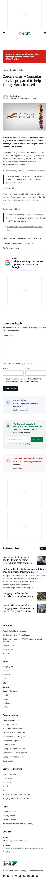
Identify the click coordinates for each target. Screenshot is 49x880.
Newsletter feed (9, 774)
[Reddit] (32, 876)
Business (6, 674)
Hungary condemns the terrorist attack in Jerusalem (18, 595)
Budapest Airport (10, 724)
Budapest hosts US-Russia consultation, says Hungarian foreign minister (24, 570)
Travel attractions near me (14, 732)
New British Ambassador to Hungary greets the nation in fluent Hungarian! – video (18, 608)
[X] (16, 876)
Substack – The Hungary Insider (16, 794)
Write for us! (8, 649)
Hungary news (9, 666)
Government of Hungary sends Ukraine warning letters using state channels (17, 560)
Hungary (29, 243)
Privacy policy (9, 815)
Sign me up (37, 439)
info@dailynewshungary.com (15, 840)
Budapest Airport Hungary (14, 749)
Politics (6, 670)
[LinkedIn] (4, 876)
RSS (4, 790)
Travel (5, 679)
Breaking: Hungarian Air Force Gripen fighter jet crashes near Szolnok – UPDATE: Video (22, 56)
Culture (6, 687)
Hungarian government (13, 243)
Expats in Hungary (11, 740)
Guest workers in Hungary (14, 736)
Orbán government (11, 248)
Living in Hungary (10, 720)
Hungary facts (9, 745)
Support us (17, 468)
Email (28, 368)
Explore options (19, 410)
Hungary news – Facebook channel (17, 798)
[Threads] (37, 876)
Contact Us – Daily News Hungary (17, 635)
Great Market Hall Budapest (15, 753)
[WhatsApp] (24, 876)
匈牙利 (5, 707)
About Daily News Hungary (14, 631)
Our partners (8, 645)
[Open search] (45, 33)
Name (6, 368)
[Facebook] (8, 876)
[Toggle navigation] (4, 33)
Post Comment (10, 389)
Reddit (5, 786)
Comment (8, 335)
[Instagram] (12, 876)
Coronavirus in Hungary (19, 238)
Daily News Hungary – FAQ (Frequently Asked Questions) (22, 640)
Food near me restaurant (13, 728)
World (5, 695)
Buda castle (8, 761)
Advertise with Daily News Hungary (18, 824)
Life (4, 683)
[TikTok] (20, 876)
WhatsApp (7, 778)
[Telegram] (28, 876)
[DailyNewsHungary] (24, 33)
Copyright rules (9, 811)
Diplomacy (36, 238)
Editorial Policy (9, 820)
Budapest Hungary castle (13, 757)
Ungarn (6, 699)
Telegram (7, 782)
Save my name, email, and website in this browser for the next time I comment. (24, 380)
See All (42, 548)
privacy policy (24, 444)
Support (6, 653)
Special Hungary (10, 691)
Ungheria (7, 703)
